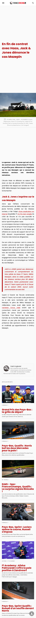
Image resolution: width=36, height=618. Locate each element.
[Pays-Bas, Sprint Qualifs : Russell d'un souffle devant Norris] (18, 590)
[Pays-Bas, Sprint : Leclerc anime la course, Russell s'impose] (18, 511)
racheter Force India (11, 308)
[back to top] (31, 613)
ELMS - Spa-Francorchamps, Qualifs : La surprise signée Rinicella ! (18, 488)
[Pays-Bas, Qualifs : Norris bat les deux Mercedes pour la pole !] (18, 430)
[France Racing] (18, 3)
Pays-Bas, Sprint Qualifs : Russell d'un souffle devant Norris (18, 608)
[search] (33, 3)
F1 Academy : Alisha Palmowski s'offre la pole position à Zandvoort (16, 568)
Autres (4, 561)
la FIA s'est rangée (25, 214)
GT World (5, 479)
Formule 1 (5, 405)
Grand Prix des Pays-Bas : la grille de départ (17, 411)
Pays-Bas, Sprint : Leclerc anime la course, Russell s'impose (17, 529)
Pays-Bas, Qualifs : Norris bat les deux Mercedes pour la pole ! (17, 448)
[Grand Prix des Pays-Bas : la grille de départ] (18, 394)
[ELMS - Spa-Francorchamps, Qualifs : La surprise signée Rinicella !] (18, 469)
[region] (18, 22)
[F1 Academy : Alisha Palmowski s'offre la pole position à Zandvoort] (18, 550)
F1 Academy (11, 561)
